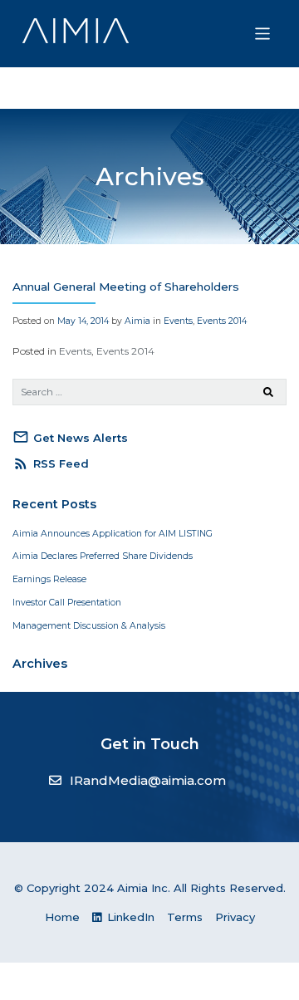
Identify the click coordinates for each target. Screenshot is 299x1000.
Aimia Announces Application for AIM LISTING (112, 533)
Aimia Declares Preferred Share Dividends (102, 556)
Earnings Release (49, 579)
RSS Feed (50, 463)
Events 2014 (222, 321)
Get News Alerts (70, 437)
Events (178, 321)
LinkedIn (129, 917)
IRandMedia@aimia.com (148, 780)
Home (62, 917)
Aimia (137, 321)
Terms (185, 917)
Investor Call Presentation (66, 602)
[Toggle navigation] (262, 34)
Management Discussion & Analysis (88, 625)
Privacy (235, 917)
